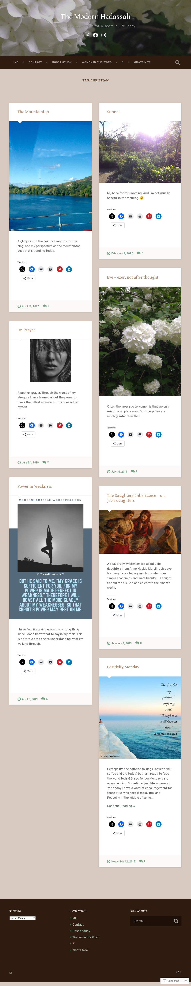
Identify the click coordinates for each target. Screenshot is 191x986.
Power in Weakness (35, 486)
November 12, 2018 (123, 862)
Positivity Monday (123, 667)
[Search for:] (155, 921)
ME (17, 62)
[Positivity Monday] (140, 717)
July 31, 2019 (119, 472)
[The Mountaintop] (50, 176)
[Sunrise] (140, 152)
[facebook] (95, 35)
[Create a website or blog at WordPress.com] (11, 973)
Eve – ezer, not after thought (132, 277)
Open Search (177, 62)
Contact (35, 62)
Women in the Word (97, 62)
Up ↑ (178, 972)
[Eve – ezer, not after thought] (140, 341)
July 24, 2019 (30, 463)
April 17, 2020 (30, 306)
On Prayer (26, 330)
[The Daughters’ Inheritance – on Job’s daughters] (140, 532)
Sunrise (113, 111)
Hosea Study (62, 62)
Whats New (142, 62)
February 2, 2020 (122, 253)
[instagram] (104, 35)
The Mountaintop (33, 111)
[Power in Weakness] (50, 557)
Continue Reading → (121, 806)
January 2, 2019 (121, 643)
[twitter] (87, 35)
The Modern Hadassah (96, 16)
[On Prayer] (50, 360)
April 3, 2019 (30, 699)
